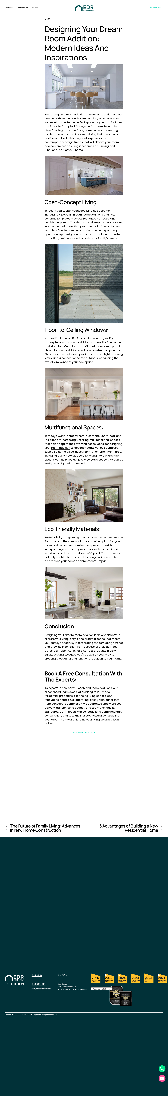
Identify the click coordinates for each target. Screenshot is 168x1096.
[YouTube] (19, 984)
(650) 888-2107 (38, 984)
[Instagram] (22, 984)
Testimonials (22, 7)
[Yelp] (11, 984)
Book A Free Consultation (84, 732)
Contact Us (37, 975)
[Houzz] (15, 984)
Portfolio (9, 7)
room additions (93, 214)
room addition (75, 114)
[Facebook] (8, 984)
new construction (100, 114)
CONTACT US (155, 7)
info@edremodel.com (41, 988)
